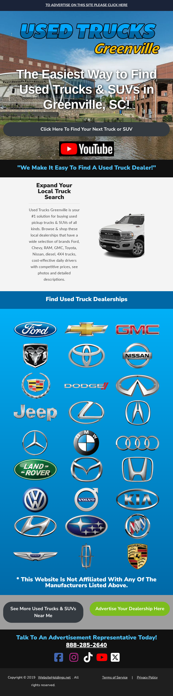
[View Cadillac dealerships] (35, 385)
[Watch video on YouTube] (86, 148)
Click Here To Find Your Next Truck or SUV (86, 129)
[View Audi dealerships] (137, 442)
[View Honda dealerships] (137, 469)
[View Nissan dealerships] (137, 355)
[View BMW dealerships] (86, 442)
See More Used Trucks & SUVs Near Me (43, 612)
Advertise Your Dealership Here (129, 609)
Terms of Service (115, 677)
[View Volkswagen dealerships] (35, 499)
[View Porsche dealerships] (137, 556)
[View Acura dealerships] (137, 412)
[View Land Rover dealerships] (35, 469)
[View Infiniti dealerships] (137, 385)
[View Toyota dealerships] (86, 355)
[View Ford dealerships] (35, 329)
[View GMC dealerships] (137, 329)
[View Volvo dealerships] (86, 499)
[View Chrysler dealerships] (35, 556)
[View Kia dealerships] (137, 499)
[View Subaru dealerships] (86, 526)
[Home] (86, 34)
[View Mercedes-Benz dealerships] (35, 442)
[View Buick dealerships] (137, 526)
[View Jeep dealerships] (35, 412)
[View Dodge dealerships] (86, 385)
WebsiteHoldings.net (54, 677)
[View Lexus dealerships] (86, 412)
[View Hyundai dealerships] (35, 526)
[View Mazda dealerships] (86, 469)
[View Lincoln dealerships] (86, 556)
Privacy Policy (147, 677)
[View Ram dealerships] (35, 355)
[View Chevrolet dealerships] (86, 329)
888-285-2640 (86, 645)
